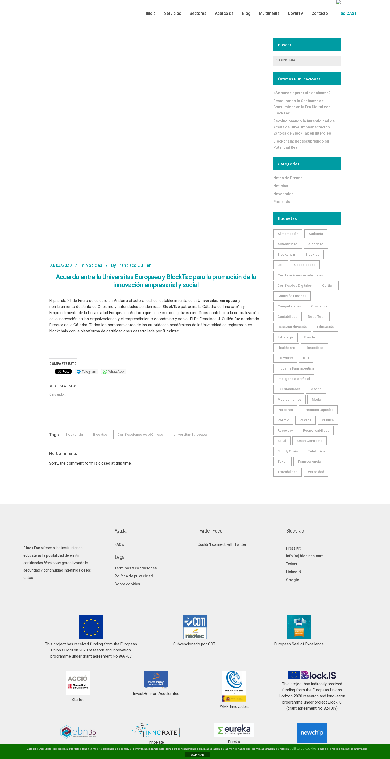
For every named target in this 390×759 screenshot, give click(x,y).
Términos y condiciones (136, 568)
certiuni (328, 286)
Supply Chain (288, 451)
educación (325, 327)
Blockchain (74, 434)
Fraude (309, 337)
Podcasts (281, 202)
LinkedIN (293, 572)
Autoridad (316, 244)
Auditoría (316, 234)
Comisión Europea (292, 296)
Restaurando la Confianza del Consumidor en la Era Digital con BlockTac (302, 107)
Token (282, 462)
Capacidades (304, 265)
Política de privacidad (134, 576)
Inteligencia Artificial (294, 379)
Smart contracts (309, 441)
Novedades (283, 194)
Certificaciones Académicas (140, 434)
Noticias (93, 265)
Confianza (319, 306)
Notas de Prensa (287, 178)
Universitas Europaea (190, 434)
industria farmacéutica (296, 368)
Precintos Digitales (318, 410)
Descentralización (292, 327)
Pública (328, 420)
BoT (281, 265)
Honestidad (314, 348)
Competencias (289, 306)
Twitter (292, 564)
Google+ (293, 580)
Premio (283, 420)
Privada (305, 420)
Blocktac (100, 434)
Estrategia (285, 337)
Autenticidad (288, 244)
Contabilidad (287, 317)
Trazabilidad (287, 472)
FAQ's (119, 544)
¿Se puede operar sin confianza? (302, 93)
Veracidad (316, 472)
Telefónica (316, 451)
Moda (316, 399)
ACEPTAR (197, 754)
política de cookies (303, 749)
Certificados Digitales (295, 286)
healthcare (286, 348)
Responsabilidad (316, 430)
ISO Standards (289, 389)
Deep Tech (316, 317)
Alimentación (288, 234)
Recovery (285, 430)
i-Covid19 (285, 358)
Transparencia (309, 462)
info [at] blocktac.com (305, 556)
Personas (285, 410)
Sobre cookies (127, 584)
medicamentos (289, 399)
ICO (306, 358)
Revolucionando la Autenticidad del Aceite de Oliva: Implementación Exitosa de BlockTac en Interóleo (304, 127)
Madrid (316, 389)
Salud (282, 441)
